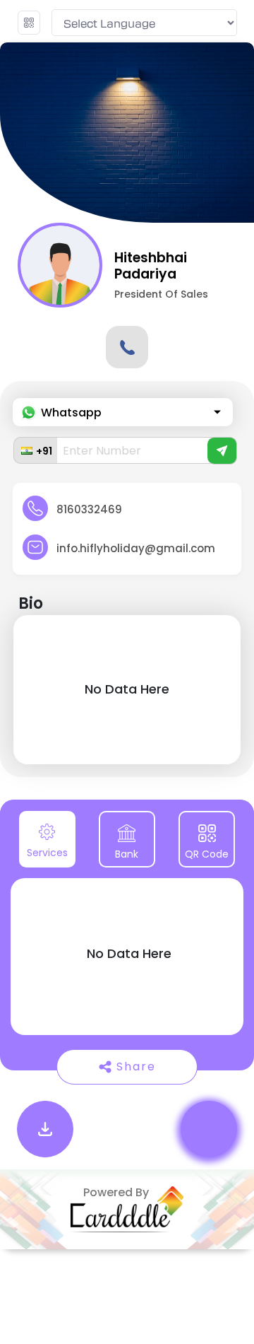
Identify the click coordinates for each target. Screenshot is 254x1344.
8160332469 (89, 509)
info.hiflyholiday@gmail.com (135, 548)
